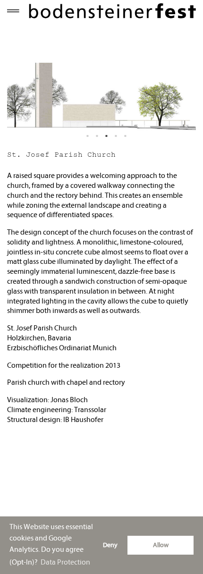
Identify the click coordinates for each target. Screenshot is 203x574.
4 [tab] (116, 127)
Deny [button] (110, 545)
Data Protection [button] (65, 562)
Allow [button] (161, 545)
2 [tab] (97, 127)
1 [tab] (87, 127)
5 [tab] (125, 127)
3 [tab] (106, 127)
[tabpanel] (101, 83)
